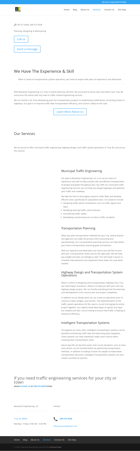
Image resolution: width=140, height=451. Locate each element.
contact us (25, 386)
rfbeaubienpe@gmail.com (65, 426)
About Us (85, 10)
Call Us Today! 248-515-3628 (115, 2)
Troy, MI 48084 (20, 418)
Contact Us (109, 10)
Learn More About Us (70, 112)
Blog (75, 10)
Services (96, 10)
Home (66, 10)
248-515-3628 (39, 386)
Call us (21, 39)
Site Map (122, 10)
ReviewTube (55, 447)
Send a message (27, 49)
